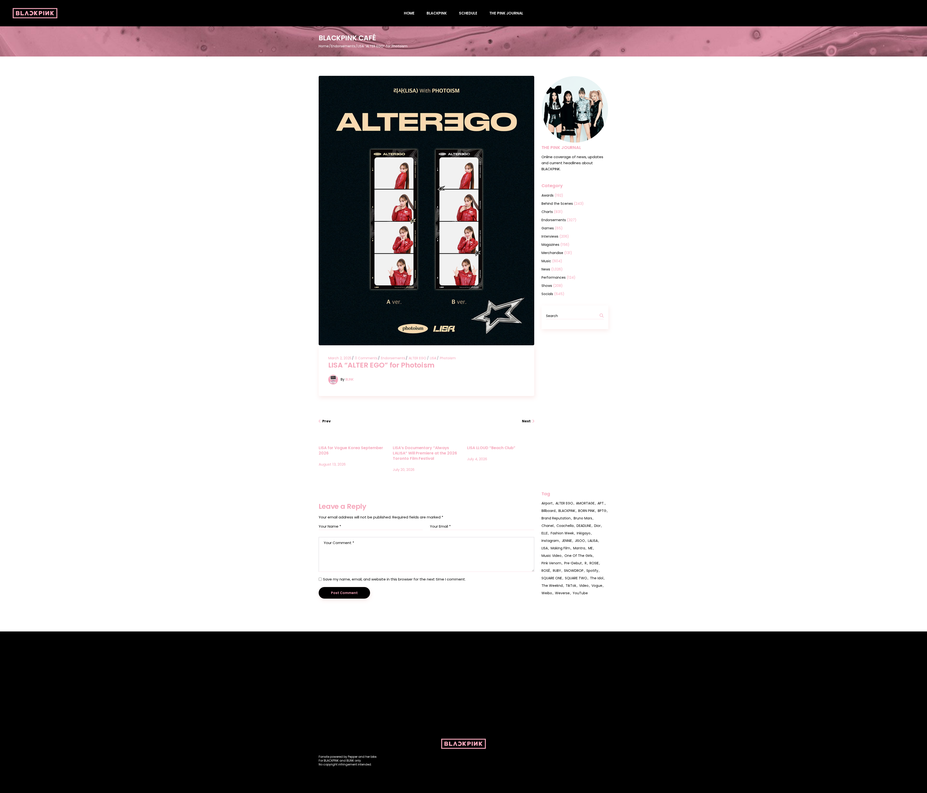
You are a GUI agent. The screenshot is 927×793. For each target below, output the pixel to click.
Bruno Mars (583, 518)
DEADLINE (583, 525)
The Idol (596, 578)
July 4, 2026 (477, 458)
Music (546, 261)
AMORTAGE (585, 503)
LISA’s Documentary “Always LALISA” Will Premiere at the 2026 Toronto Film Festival (425, 453)
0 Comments (366, 358)
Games (547, 228)
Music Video (551, 555)
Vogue (596, 585)
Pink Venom (551, 563)
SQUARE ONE (551, 578)
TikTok (571, 585)
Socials (547, 293)
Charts (547, 211)
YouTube (580, 593)
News (545, 269)
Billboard (548, 510)
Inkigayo (583, 533)
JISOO (580, 540)
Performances (553, 277)
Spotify (592, 570)
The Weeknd (552, 585)
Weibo (546, 593)
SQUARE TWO (576, 578)
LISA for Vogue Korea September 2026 (351, 450)
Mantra (579, 548)
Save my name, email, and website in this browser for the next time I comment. (394, 579)
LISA (433, 358)
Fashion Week (562, 533)
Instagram (550, 540)
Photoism (448, 358)
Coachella (565, 525)
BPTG (602, 510)
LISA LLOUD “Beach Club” (491, 448)
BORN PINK (586, 510)
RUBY (557, 570)
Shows (546, 285)
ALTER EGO (417, 358)
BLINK (349, 379)
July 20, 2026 (403, 469)
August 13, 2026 (332, 464)
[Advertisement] (575, 410)
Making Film (560, 548)
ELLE (544, 533)
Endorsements (343, 46)
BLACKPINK (566, 510)
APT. (600, 503)
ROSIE (594, 563)
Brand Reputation (556, 518)
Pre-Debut (573, 563)
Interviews (549, 236)
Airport (547, 503)
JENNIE (567, 540)
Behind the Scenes (557, 203)
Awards (547, 195)
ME (590, 548)
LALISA (593, 540)
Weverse (562, 593)
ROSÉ (545, 570)
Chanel (547, 525)
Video (584, 585)
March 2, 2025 (339, 358)
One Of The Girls (578, 555)
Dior (597, 525)
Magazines (550, 244)
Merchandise (552, 252)
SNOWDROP (573, 570)
